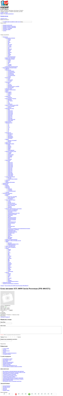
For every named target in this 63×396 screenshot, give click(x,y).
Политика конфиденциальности (9, 352)
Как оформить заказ (7, 359)
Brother (9, 39)
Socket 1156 (10, 112)
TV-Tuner (10, 80)
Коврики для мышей (12, 140)
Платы (9, 220)
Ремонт (7, 21)
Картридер (10, 104)
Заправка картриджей (7, 25)
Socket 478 (10, 115)
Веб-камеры (10, 133)
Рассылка (5, 389)
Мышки (7, 139)
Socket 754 (10, 116)
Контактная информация (8, 362)
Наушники (10, 138)
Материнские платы (9, 108)
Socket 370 (10, 167)
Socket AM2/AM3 (11, 119)
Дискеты (10, 206)
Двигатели (10, 211)
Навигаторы (8, 142)
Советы (18, 21)
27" (8, 130)
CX (8, 251)
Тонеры (7, 248)
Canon (9, 40)
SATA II (9, 84)
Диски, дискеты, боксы (10, 199)
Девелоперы (10, 271)
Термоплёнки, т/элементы (13, 229)
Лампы (9, 216)
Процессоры (8, 160)
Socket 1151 (10, 110)
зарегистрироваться (9, 13)
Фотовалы (10, 235)
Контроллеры (11, 87)
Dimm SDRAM (11, 150)
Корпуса (9, 107)
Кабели (6, 90)
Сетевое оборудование (10, 176)
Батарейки (7, 194)
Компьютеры (5, 183)
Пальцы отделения (12, 219)
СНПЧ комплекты (12, 245)
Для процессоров (11, 75)
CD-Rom (10, 152)
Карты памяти (8, 91)
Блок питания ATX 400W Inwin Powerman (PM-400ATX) (16, 285)
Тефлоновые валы (11, 230)
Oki (8, 47)
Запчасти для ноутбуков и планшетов (11, 283)
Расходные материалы (7, 193)
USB (9, 102)
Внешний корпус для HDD (13, 86)
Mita (9, 260)
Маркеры (10, 207)
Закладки (5, 388)
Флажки (9, 233)
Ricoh (9, 51)
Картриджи (5, 36)
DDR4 (9, 148)
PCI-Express (10, 79)
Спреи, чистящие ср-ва (10, 246)
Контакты (15, 21)
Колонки (10, 134)
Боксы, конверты (11, 205)
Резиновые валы (11, 226)
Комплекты (10, 135)
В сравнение (3, 313)
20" (8, 126)
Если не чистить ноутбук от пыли (10, 375)
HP (8, 43)
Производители (6, 350)
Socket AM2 (10, 173)
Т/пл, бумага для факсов (10, 247)
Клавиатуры (8, 96)
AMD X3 (7, 68)
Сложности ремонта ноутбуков (9, 374)
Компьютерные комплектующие (10, 67)
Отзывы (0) (7, 316)
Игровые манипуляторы (10, 89)
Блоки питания (11, 106)
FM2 (9, 109)
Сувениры (7, 180)
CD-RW (9, 202)
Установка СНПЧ (6, 29)
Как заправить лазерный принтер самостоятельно (13, 371)
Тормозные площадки (12, 231)
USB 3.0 (9, 94)
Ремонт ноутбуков (7, 364)
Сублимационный (12, 191)
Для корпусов (11, 73)
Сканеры (7, 192)
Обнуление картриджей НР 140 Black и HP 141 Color (14, 372)
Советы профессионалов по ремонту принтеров (13, 377)
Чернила (7, 272)
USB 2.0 (9, 93)
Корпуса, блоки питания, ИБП (11, 105)
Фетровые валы (11, 232)
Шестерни (10, 237)
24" (8, 129)
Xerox (9, 55)
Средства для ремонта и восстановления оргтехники (19, 228)
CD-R (9, 200)
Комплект (10, 97)
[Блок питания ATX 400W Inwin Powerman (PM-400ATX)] (7, 304)
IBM (9, 254)
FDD (9, 158)
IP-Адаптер (10, 100)
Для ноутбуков (11, 74)
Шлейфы (10, 238)
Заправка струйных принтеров (9, 27)
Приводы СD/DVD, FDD (10, 151)
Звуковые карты (8, 88)
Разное (9, 76)
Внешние (10, 159)
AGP (9, 78)
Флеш (9, 95)
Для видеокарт (11, 71)
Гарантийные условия (7, 358)
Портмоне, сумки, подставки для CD (13, 240)
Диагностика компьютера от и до (10, 365)
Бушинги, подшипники (13, 209)
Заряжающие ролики (12, 214)
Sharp (9, 53)
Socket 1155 (10, 111)
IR (8, 101)
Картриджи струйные (10, 58)
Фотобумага (10, 198)
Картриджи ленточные (10, 57)
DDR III (9, 146)
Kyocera (9, 45)
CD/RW (9, 153)
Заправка (11, 21)
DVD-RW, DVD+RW (12, 204)
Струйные (10, 189)
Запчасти (10, 242)
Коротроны (10, 215)
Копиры (7, 185)
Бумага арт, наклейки (12, 196)
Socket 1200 (10, 165)
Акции (4, 351)
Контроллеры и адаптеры (10, 98)
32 (8, 131)
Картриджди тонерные (10, 37)
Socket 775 (10, 117)
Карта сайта (5, 360)
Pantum (9, 50)
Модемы (9, 177)
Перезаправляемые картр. (13, 243)
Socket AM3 (10, 175)
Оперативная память (9, 143)
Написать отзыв (15, 314)
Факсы (6, 181)
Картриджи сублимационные (11, 66)
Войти (1, 13)
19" (8, 124)
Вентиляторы (8, 69)
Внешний (10, 85)
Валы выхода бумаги (12, 210)
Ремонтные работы (7, 282)
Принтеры (7, 187)
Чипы (9, 236)
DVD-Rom (10, 155)
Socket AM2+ (10, 174)
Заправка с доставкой (7, 28)
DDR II (9, 145)
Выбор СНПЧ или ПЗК (8, 380)
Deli (9, 41)
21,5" (9, 127)
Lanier (9, 257)
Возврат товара (6, 390)
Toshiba (9, 54)
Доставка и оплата (7, 354)
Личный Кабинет (6, 385)
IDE (9, 83)
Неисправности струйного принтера (10, 373)
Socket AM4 (10, 120)
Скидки (4, 30)
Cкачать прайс (6, 348)
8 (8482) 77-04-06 (4, 12)
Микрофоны (10, 137)
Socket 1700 (10, 113)
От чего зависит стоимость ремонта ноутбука (12, 366)
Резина (9, 225)
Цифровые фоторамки (10, 182)
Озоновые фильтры (12, 218)
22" (8, 128)
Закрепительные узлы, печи (14, 213)
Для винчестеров (11, 72)
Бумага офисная (11, 197)
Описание (2, 316)
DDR (9, 144)
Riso (9, 279)
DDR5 (9, 149)
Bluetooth (10, 99)
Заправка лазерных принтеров (9, 26)
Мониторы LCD (8, 122)
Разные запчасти (11, 222)
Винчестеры (8, 82)
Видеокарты (8, 77)
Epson (9, 42)
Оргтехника (5, 184)
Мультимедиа (8, 132)
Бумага (6, 195)
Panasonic (10, 48)
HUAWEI (10, 44)
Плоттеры (7, 186)
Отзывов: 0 (9, 314)
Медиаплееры (8, 121)
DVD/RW (10, 156)
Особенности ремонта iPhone (9, 376)
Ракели (9, 224)
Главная (4, 21)
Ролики (9, 227)
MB (8, 259)
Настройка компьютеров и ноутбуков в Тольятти (13, 378)
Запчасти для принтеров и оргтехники (13, 208)
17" (8, 123)
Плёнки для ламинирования (11, 239)
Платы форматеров (12, 221)
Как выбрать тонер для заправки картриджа (12, 381)
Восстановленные (11, 56)
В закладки (2, 312)
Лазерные (10, 188)
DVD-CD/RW (11, 154)
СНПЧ (6, 241)
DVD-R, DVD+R (11, 203)
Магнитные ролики (12, 217)
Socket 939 (10, 118)
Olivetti (9, 262)
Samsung (9, 52)
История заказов (6, 386)
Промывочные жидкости (13, 281)
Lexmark (9, 46)
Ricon (9, 265)
